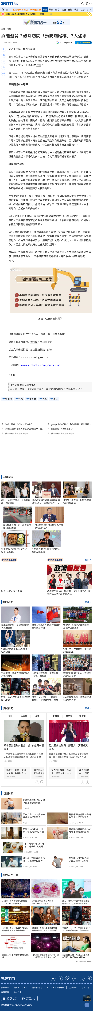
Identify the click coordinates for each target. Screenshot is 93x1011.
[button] (82, 3)
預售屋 (34, 341)
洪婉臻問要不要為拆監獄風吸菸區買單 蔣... (24, 428)
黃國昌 (55, 716)
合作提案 (73, 987)
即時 (8, 9)
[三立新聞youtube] (53, 978)
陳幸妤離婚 (35, 9)
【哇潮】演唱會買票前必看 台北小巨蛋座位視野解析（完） (45, 956)
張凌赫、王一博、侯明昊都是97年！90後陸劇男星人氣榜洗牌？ (76, 929)
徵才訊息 (18, 992)
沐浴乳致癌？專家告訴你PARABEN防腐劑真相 (42, 902)
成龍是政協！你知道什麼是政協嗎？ (15, 956)
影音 (57, 9)
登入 (90, 3)
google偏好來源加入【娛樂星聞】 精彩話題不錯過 (71, 424)
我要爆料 (5, 992)
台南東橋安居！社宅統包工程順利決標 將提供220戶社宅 (75, 956)
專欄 (45, 9)
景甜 (10, 716)
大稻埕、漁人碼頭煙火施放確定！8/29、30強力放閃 (14, 902)
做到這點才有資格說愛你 (61, 428)
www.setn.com (25, 1004)
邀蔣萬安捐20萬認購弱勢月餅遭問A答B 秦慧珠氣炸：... (46, 501)
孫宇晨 (24, 716)
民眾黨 (69, 716)
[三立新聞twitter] (82, 978)
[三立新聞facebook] (60, 978)
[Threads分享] (3, 61)
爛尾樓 (12, 56)
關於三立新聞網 (20, 987)
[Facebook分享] (3, 49)
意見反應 (85, 987)
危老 (60, 116)
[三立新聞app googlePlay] (29, 998)
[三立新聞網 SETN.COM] (2, 9)
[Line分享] (3, 55)
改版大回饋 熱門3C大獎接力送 (19, 424)
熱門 (51, 9)
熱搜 (64, 9)
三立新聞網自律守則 (55, 987)
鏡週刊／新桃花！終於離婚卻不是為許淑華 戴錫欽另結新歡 (45, 929)
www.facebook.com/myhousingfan (40, 365)
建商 (20, 96)
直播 (70, 9)
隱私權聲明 (37, 987)
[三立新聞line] (75, 978)
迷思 (38, 64)
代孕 (37, 716)
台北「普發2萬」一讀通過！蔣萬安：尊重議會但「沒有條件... (46, 698)
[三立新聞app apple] (9, 998)
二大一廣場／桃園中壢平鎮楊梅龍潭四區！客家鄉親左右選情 (75, 902)
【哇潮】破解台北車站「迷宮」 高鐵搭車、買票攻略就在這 (16, 929)
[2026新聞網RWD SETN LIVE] (16, 3)
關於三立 (5, 987)
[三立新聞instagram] (67, 978)
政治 (76, 9)
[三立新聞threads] (89, 978)
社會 (82, 9)
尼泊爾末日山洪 (20, 9)
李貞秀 (82, 716)
